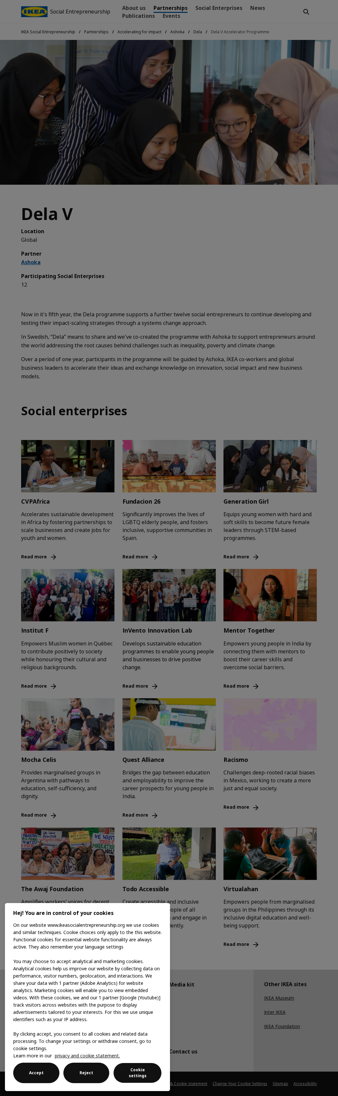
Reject (86, 1073)
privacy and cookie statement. (87, 1055)
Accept (36, 1073)
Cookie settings (138, 1073)
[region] (87, 997)
